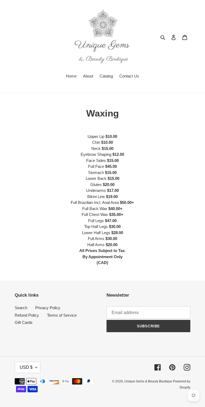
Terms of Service (62, 315)
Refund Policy (27, 315)
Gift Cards (24, 322)
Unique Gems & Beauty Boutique (148, 381)
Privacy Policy (47, 307)
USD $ (26, 367)
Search (21, 307)
